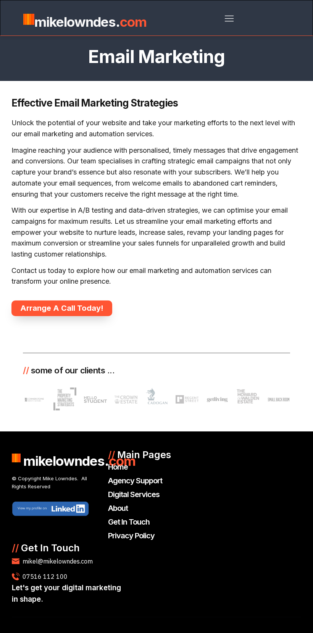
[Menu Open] (229, 18)
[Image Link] (50, 509)
